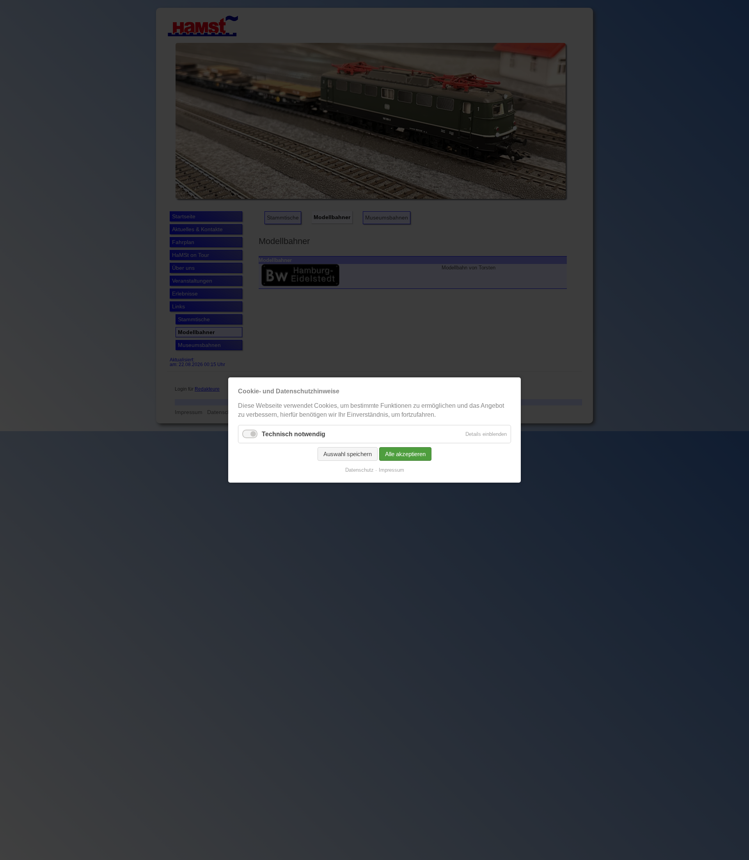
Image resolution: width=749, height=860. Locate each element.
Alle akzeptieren (405, 454)
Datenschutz (359, 469)
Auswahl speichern (347, 454)
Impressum (391, 469)
